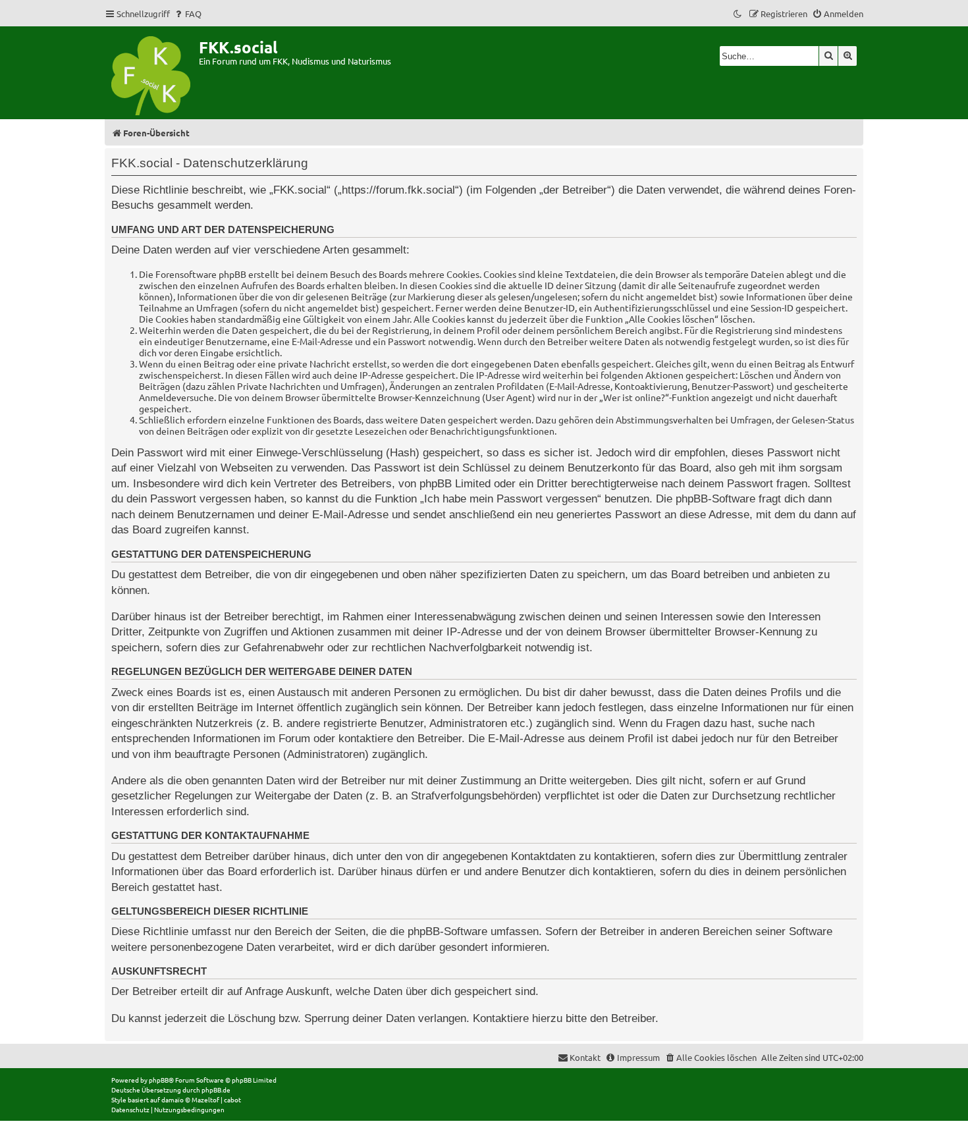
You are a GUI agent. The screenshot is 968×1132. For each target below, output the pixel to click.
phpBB (159, 1080)
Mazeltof (205, 1099)
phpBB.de (216, 1089)
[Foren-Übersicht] (152, 73)
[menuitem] (187, 13)
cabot (232, 1099)
